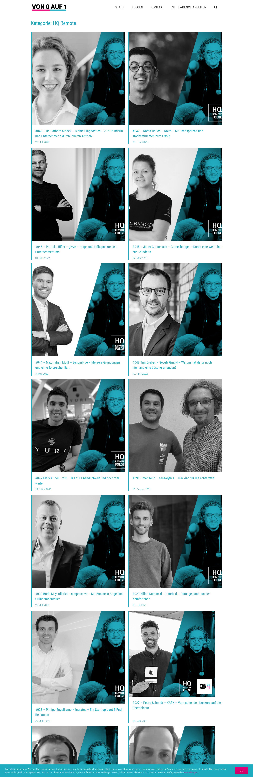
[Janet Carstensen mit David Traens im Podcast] (175, 149)
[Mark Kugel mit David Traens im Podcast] (78, 380)
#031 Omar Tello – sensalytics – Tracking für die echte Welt (173, 478)
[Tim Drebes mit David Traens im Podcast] (175, 264)
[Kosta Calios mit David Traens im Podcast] (175, 33)
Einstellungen (191, 772)
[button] (215, 7)
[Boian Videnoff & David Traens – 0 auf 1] (75, 727)
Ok (241, 770)
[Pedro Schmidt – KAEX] (172, 611)
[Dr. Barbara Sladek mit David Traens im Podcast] (78, 33)
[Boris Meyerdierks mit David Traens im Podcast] (78, 496)
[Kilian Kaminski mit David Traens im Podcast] (175, 496)
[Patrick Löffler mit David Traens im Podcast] (78, 149)
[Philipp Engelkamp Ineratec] (78, 611)
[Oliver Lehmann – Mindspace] (172, 727)
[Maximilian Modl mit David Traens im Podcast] (78, 264)
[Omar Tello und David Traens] (175, 380)
